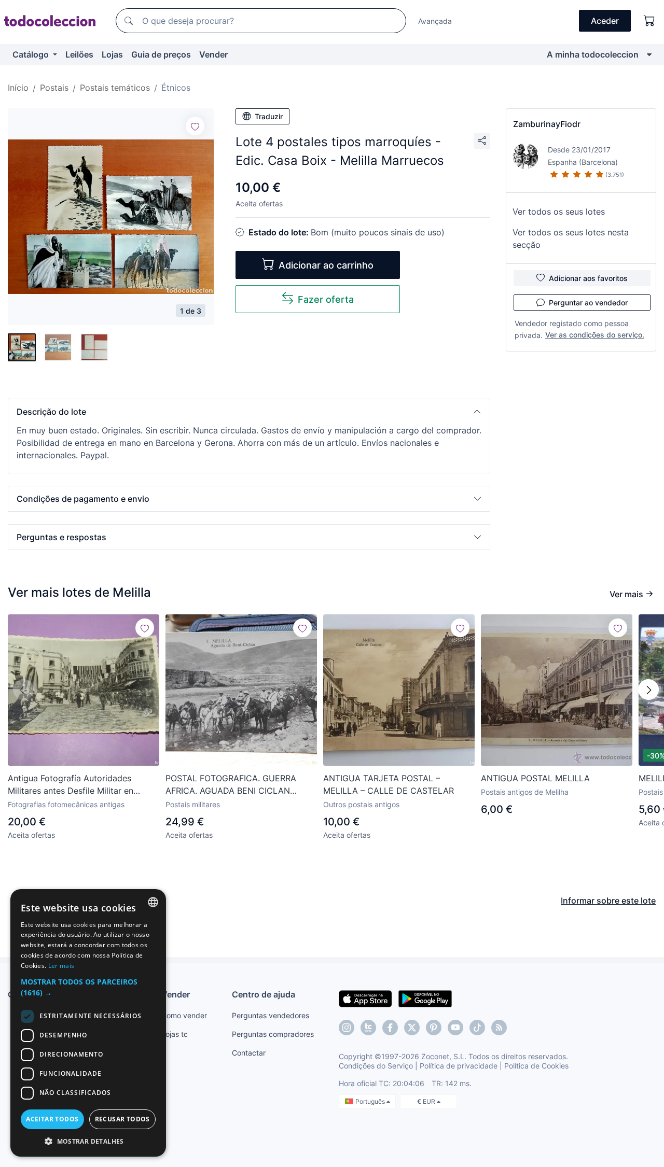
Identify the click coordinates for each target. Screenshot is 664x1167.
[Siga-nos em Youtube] (455, 1027)
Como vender (184, 1015)
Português (370, 1101)
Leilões (79, 54)
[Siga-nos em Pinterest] (433, 1027)
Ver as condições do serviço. (594, 334)
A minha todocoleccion (593, 54)
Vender (213, 54)
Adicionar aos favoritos (588, 278)
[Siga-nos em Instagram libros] (368, 1027)
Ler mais (61, 965)
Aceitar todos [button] (52, 1119)
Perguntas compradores (273, 1034)
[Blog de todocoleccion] (499, 1027)
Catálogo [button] (31, 54)
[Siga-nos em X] (412, 1027)
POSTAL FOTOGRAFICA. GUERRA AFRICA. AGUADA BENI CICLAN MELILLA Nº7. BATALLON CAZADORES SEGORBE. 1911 (241, 785)
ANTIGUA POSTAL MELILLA (535, 778)
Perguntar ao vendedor (588, 302)
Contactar (249, 1052)
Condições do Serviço (376, 1065)
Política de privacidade (458, 1065)
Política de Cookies (536, 1065)
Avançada (435, 21)
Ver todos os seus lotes (559, 211)
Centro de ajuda (263, 994)
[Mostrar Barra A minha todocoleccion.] (649, 54)
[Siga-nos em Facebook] (390, 1027)
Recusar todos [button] (122, 1119)
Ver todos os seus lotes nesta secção (571, 238)
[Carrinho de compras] (649, 20)
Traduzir (269, 116)
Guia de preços (161, 54)
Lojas (112, 54)
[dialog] (88, 1023)
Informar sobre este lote (608, 900)
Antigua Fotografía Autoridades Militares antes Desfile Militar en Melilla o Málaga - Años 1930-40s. (75, 785)
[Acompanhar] (195, 126)
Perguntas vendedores (270, 1015)
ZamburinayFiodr (546, 124)
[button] (249, 411)
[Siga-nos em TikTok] (477, 1027)
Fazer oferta (326, 299)
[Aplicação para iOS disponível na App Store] (365, 998)
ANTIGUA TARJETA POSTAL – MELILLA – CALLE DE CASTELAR (388, 784)
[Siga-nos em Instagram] (346, 1027)
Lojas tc (174, 1034)
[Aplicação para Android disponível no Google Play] (425, 998)
